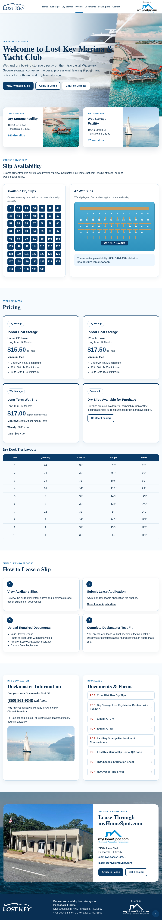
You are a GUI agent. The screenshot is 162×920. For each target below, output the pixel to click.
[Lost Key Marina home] (15, 7)
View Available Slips (18, 85)
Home (45, 7)
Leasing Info (104, 7)
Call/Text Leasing (76, 85)
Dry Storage (67, 7)
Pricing (79, 7)
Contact (116, 7)
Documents (90, 7)
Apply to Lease (48, 85)
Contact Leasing (101, 418)
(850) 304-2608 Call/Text (112, 857)
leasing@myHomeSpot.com (115, 863)
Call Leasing (136, 872)
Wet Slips (54, 7)
